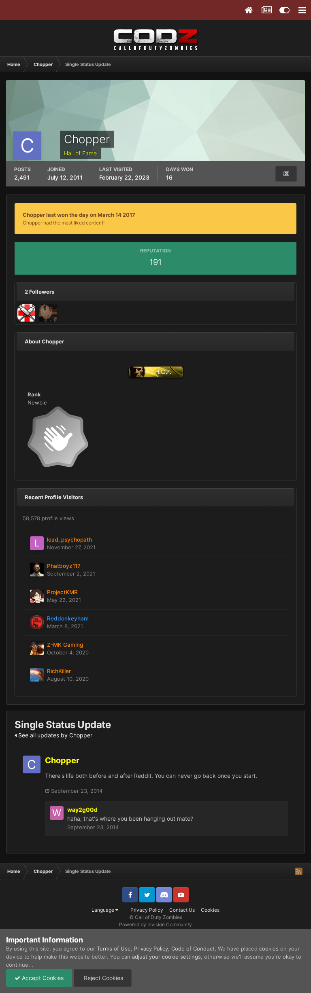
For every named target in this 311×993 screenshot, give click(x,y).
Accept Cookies (42, 977)
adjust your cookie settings (166, 956)
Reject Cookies (102, 977)
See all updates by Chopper (54, 735)
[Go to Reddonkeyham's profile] (37, 622)
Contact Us (182, 910)
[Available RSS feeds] (298, 871)
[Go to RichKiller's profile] (37, 675)
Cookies (210, 910)
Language (103, 910)
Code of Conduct (193, 948)
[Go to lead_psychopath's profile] (37, 543)
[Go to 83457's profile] (48, 313)
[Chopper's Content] (286, 174)
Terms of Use (114, 948)
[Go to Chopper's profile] (31, 764)
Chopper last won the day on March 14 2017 (79, 215)
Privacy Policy (146, 910)
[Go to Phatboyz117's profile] (37, 569)
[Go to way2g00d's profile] (57, 813)
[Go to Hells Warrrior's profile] (26, 313)
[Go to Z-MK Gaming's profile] (37, 648)
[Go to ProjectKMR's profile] (37, 596)
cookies (269, 948)
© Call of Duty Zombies (155, 917)
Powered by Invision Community (155, 924)
